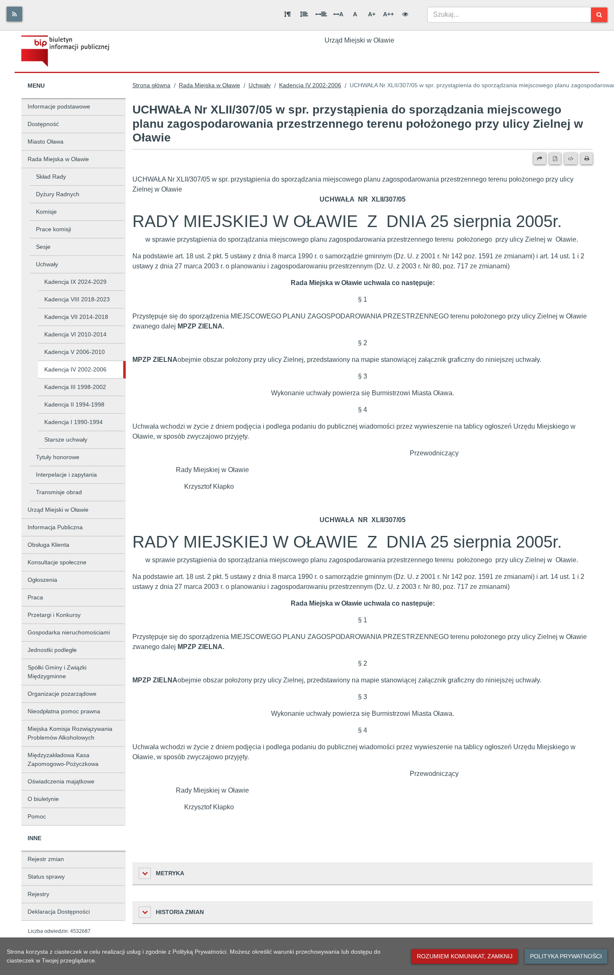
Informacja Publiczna (55, 527)
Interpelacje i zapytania (66, 474)
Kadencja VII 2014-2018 (76, 316)
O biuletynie (43, 799)
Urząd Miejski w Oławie (58, 509)
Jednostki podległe (52, 650)
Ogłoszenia (42, 579)
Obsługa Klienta (48, 544)
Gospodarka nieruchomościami (69, 632)
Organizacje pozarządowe (62, 693)
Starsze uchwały (65, 439)
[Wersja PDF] (555, 158)
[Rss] (14, 14)
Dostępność (43, 124)
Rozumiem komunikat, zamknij (465, 956)
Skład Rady (51, 176)
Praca (35, 597)
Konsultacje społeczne (57, 562)
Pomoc (37, 816)
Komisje (46, 211)
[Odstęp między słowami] (321, 14)
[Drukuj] (587, 158)
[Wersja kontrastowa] (405, 14)
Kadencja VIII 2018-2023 (77, 299)
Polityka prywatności (566, 956)
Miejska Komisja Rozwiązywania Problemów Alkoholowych (70, 733)
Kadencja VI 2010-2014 (75, 334)
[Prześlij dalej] (539, 158)
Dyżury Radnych (57, 194)
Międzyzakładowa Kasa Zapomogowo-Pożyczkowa (63, 759)
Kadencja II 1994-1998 (74, 404)
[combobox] (509, 14)
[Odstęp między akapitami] (287, 14)
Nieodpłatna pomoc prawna (64, 711)
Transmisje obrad (59, 492)
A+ (372, 14)
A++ (388, 14)
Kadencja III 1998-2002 (75, 387)
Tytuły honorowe (57, 457)
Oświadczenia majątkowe (61, 781)
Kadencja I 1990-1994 (73, 422)
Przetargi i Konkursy (54, 614)
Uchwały (47, 264)
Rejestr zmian (46, 859)
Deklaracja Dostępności (59, 911)
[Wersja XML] (570, 158)
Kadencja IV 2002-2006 (75, 369)
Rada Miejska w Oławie (58, 159)
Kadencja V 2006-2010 (74, 352)
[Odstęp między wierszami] (304, 14)
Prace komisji (53, 229)
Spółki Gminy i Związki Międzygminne (57, 671)
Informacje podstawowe (59, 106)
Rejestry (38, 894)
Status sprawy (46, 876)
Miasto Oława (45, 141)
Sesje (43, 246)
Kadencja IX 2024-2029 (75, 281)
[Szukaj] (599, 15)
